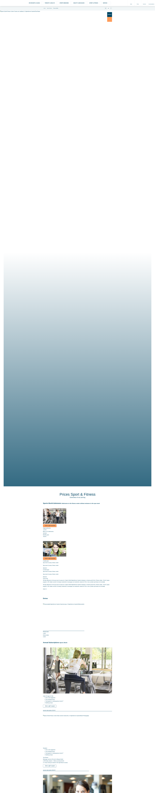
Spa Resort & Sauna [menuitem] (34, 3)
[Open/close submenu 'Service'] (109, 3)
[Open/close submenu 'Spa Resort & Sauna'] (42, 3)
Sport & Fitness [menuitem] (93, 3)
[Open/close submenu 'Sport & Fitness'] (100, 3)
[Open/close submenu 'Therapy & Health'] (57, 3)
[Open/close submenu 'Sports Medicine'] (71, 3)
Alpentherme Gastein (6, 3)
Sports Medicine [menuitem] (64, 3)
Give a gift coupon (50, 706)
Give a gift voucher (50, 525)
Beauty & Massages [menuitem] (79, 3)
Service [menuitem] (105, 3)
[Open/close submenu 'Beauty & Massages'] (87, 3)
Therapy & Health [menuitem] (50, 3)
